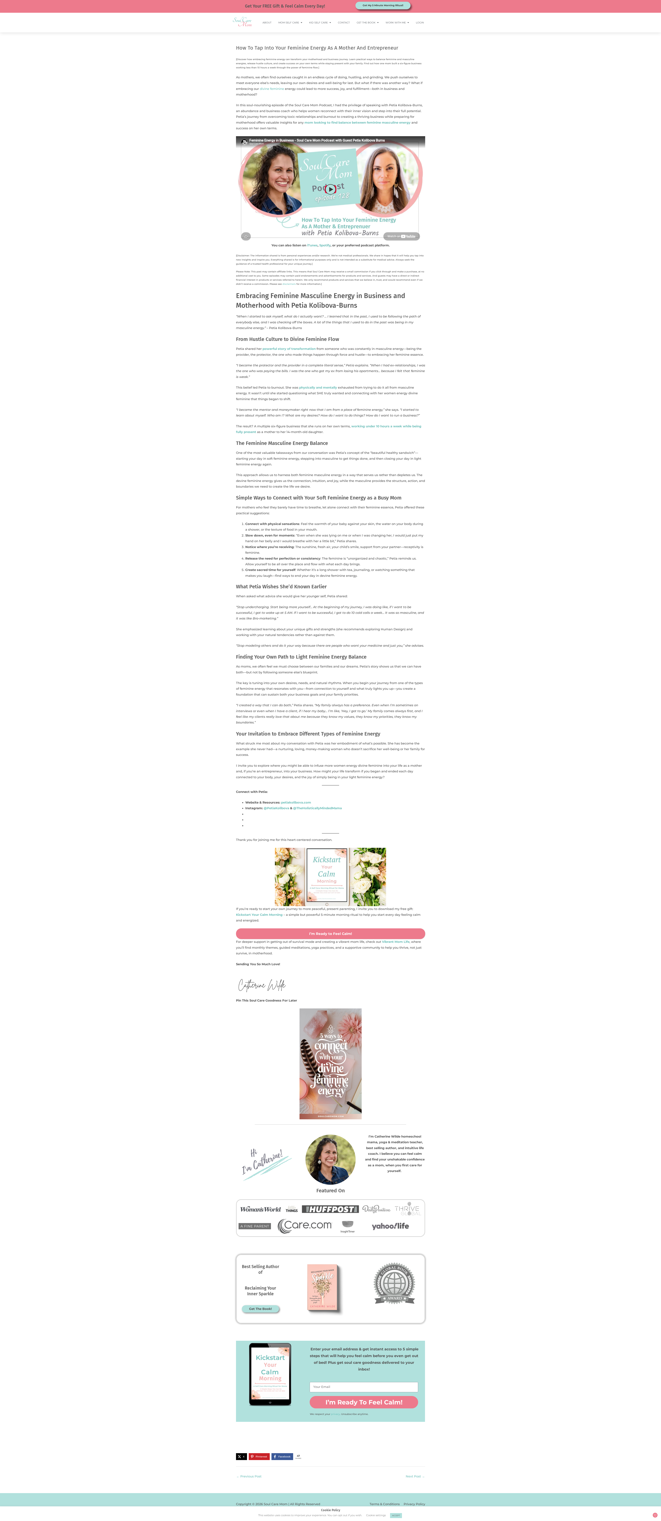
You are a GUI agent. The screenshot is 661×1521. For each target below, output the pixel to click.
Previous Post (248, 1476)
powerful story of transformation (289, 349)
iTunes (312, 245)
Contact (344, 22)
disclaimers (289, 284)
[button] (378, 853)
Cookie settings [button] (376, 1515)
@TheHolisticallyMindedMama (317, 808)
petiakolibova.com (296, 802)
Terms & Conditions (385, 1504)
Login (420, 22)
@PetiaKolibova (276, 808)
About (267, 22)
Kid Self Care (318, 22)
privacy (335, 1414)
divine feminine (272, 89)
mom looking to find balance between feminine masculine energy (358, 122)
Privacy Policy (414, 1504)
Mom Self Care (288, 22)
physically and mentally (318, 387)
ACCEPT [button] (396, 1515)
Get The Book (366, 22)
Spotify (324, 245)
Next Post (415, 1476)
